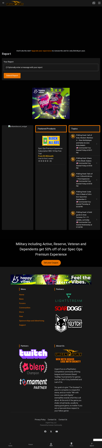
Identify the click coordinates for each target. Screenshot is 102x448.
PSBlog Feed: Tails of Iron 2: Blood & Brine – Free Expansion (84, 176)
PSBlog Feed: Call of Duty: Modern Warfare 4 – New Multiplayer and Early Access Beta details (84, 140)
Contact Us (52, 420)
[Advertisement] (51, 24)
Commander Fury (84, 148)
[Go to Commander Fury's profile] (73, 136)
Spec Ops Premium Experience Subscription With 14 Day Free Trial (50, 151)
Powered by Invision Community (51, 425)
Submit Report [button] (12, 76)
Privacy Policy (40, 420)
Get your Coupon (51, 263)
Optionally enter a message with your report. (25, 67)
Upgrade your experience (41, 51)
